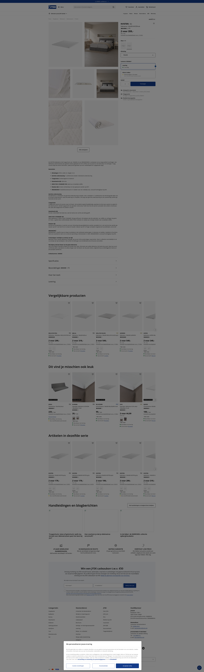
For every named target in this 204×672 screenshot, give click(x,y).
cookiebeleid (113, 659)
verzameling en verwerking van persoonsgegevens (91, 659)
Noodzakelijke (103, 666)
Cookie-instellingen (78, 666)
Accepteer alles (127, 666)
